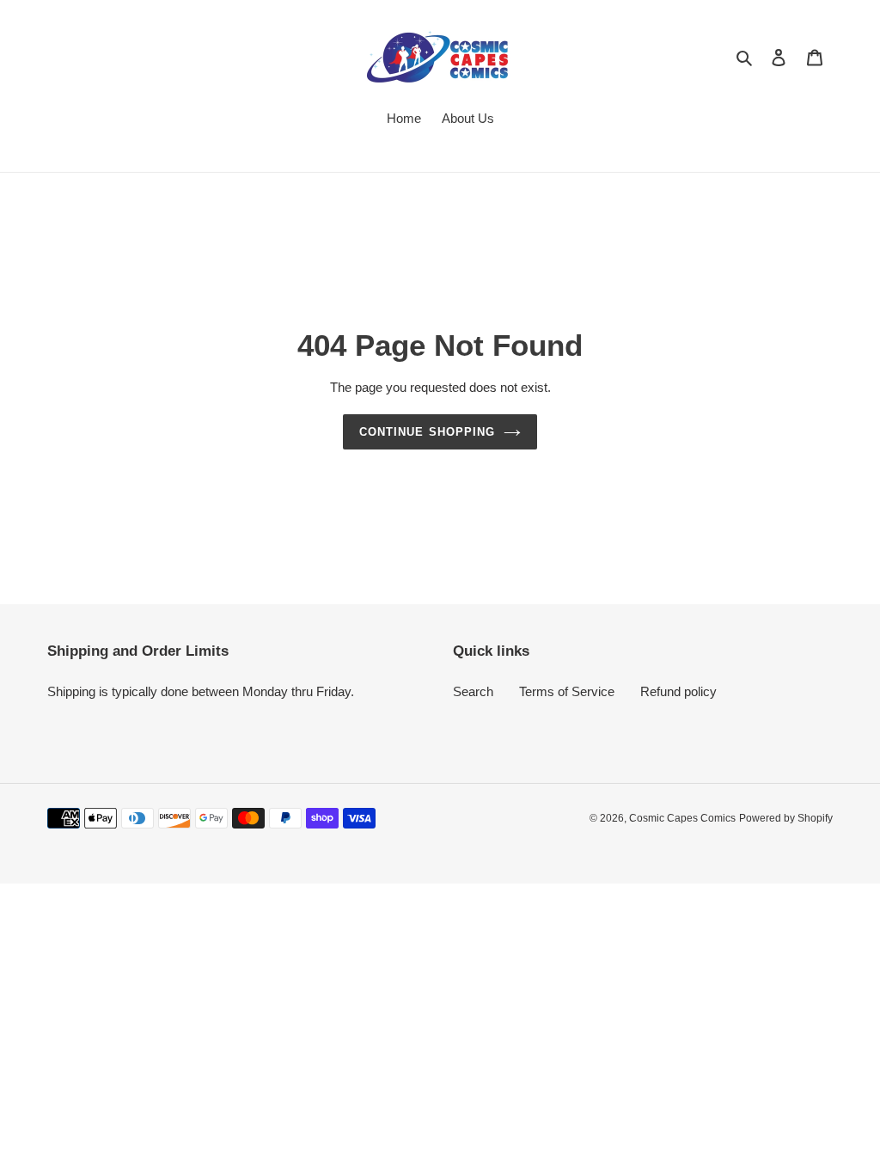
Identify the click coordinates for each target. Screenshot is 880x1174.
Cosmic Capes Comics (682, 818)
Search (473, 691)
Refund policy (678, 691)
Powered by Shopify (786, 818)
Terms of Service (566, 691)
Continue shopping (427, 431)
